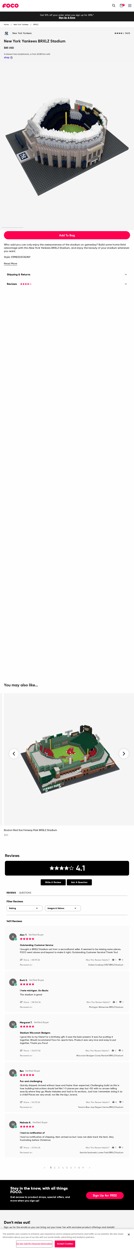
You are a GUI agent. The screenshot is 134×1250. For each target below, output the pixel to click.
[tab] (53, 882)
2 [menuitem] (54, 1167)
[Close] (128, 1234)
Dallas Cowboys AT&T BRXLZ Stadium (105, 965)
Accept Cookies (65, 1244)
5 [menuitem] (67, 1167)
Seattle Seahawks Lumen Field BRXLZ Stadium (101, 1153)
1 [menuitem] (50, 1167)
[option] (67, 16)
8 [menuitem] (79, 1167)
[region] (67, 1239)
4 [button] (77, 227)
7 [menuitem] (75, 1167)
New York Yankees (22, 33)
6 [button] (121, 227)
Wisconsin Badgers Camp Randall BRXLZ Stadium (99, 1056)
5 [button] (99, 227)
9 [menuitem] (83, 1167)
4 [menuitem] (63, 1167)
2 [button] (34, 227)
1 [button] (12, 227)
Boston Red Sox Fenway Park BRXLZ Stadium (30, 830)
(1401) (127, 33)
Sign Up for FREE (105, 1195)
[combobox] (24, 908)
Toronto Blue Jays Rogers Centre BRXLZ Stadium (100, 1107)
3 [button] (56, 227)
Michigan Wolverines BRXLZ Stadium (106, 1007)
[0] (121, 5)
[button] (26, 959)
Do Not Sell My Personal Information (34, 1244)
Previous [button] (14, 754)
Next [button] (124, 754)
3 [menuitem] (58, 1167)
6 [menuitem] (71, 1167)
